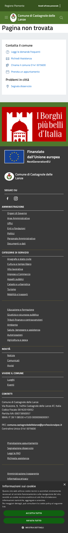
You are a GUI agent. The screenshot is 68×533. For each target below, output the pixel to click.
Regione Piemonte (14, 6)
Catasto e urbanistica (18, 284)
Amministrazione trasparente (23, 473)
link (4, 506)
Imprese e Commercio (18, 274)
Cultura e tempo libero (19, 264)
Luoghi (11, 380)
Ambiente (12, 325)
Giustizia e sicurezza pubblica (23, 315)
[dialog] (34, 507)
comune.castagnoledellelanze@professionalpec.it (34, 425)
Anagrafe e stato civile (19, 259)
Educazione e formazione (20, 309)
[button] (34, 527)
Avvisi (10, 365)
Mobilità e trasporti (17, 294)
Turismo (11, 289)
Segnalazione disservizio (20, 448)
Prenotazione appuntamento (22, 443)
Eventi (10, 385)
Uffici (10, 223)
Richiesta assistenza (18, 458)
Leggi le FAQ (14, 453)
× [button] (64, 484)
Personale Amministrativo (21, 238)
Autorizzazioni (15, 335)
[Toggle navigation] (6, 17)
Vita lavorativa (15, 269)
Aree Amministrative (18, 218)
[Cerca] (61, 18)
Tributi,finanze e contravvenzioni (25, 320)
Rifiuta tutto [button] (33, 520)
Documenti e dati (16, 243)
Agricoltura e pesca (17, 340)
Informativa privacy (17, 478)
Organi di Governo (17, 213)
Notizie (11, 355)
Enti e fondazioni (16, 228)
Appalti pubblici (15, 279)
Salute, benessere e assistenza (23, 330)
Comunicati (13, 360)
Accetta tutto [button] (34, 513)
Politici (11, 233)
